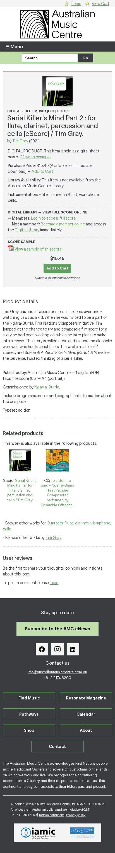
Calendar (85, 714)
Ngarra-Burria (46, 387)
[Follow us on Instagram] (57, 649)
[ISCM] (82, 833)
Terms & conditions (51, 814)
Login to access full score (53, 218)
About (86, 730)
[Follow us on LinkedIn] (73, 649)
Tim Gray (20, 141)
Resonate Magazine (86, 698)
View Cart (100, 3)
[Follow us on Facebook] (42, 649)
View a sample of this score (38, 249)
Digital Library (27, 230)
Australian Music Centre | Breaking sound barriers (57, 24)
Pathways (29, 714)
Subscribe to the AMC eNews (57, 628)
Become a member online (63, 224)
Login (76, 3)
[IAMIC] (38, 833)
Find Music (29, 698)
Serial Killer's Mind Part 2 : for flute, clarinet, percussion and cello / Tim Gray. (21, 490)
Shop (29, 730)
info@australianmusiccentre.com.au (57, 672)
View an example (36, 157)
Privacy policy (75, 814)
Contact (57, 746)
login (54, 582)
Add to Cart (42, 171)
